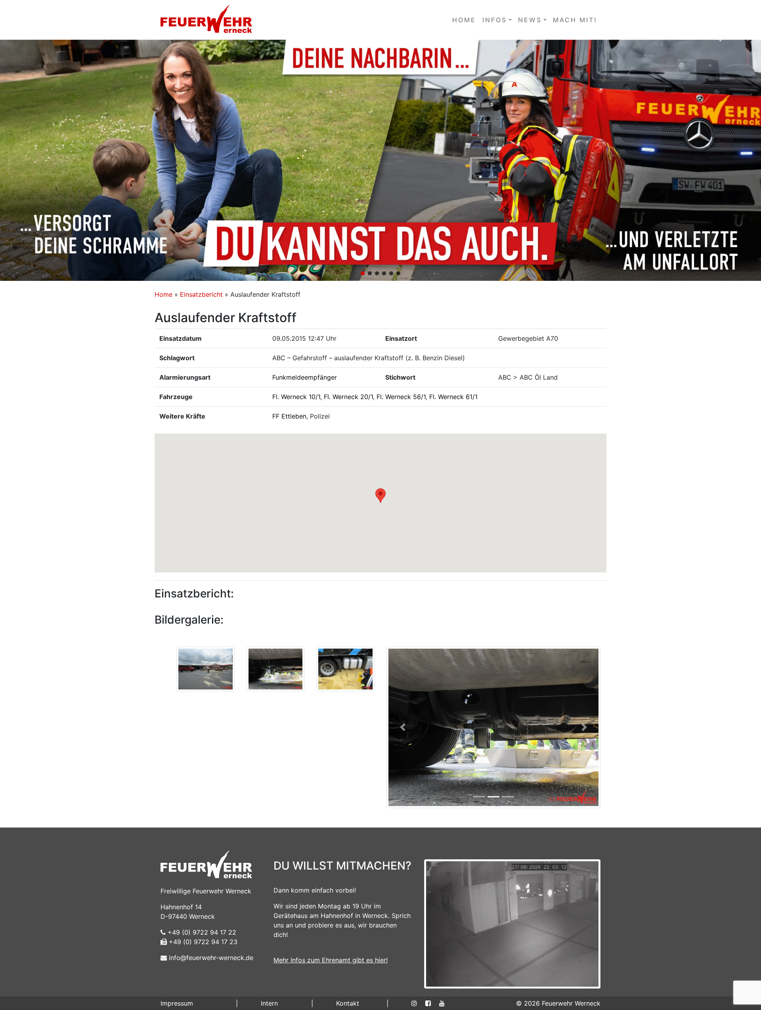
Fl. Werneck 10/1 (296, 397)
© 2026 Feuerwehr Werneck (558, 1003)
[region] (380, 160)
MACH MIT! (575, 20)
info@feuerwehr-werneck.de (210, 958)
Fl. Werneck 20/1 (348, 397)
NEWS (530, 20)
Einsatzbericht (201, 294)
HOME (464, 20)
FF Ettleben (289, 416)
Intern (269, 1003)
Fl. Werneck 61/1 (453, 397)
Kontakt (347, 1003)
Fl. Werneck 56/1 (401, 397)
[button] (380, 160)
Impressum (177, 1003)
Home (163, 294)
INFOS (494, 20)
